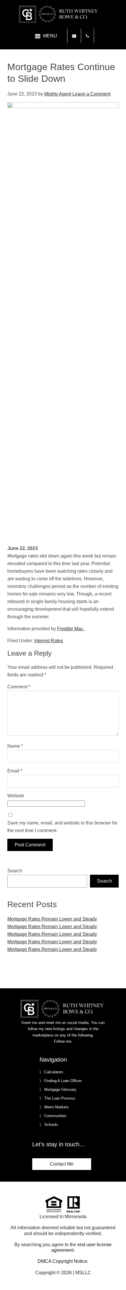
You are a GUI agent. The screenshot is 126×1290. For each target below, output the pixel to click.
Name (15, 746)
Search (14, 870)
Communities (55, 1116)
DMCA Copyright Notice (62, 1261)
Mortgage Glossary (60, 1089)
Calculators (53, 1072)
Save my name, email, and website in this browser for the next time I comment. (62, 826)
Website (15, 795)
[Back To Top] (115, 1273)
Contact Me (62, 1163)
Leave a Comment (91, 93)
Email (14, 770)
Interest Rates (48, 640)
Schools (51, 1124)
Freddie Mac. (70, 628)
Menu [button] (50, 35)
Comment (18, 686)
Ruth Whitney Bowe (63, 14)
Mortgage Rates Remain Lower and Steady (52, 918)
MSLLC (83, 1272)
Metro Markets (56, 1107)
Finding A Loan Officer (63, 1081)
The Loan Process (59, 1098)
